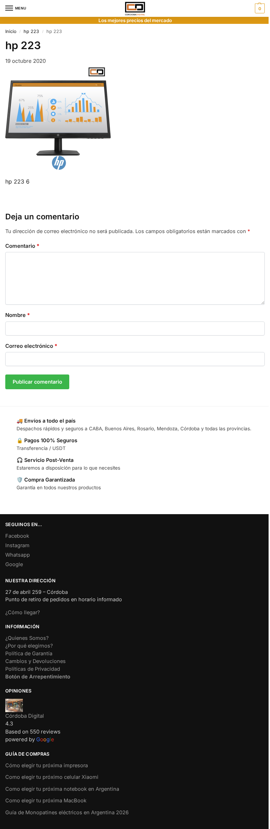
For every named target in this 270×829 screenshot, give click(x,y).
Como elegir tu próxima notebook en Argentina (62, 789)
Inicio (11, 31)
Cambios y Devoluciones (35, 661)
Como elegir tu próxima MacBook (45, 800)
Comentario (22, 246)
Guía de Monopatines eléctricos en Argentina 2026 (67, 812)
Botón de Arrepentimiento (37, 677)
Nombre (17, 315)
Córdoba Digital (24, 715)
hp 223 (31, 31)
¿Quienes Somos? (27, 638)
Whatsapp (17, 555)
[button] (259, 8)
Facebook (17, 536)
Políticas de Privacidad (32, 669)
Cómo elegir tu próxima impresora (46, 765)
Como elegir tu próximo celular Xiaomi (51, 777)
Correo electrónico (31, 346)
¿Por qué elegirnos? (29, 646)
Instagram (17, 545)
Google (14, 564)
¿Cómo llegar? (22, 612)
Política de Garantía (28, 653)
